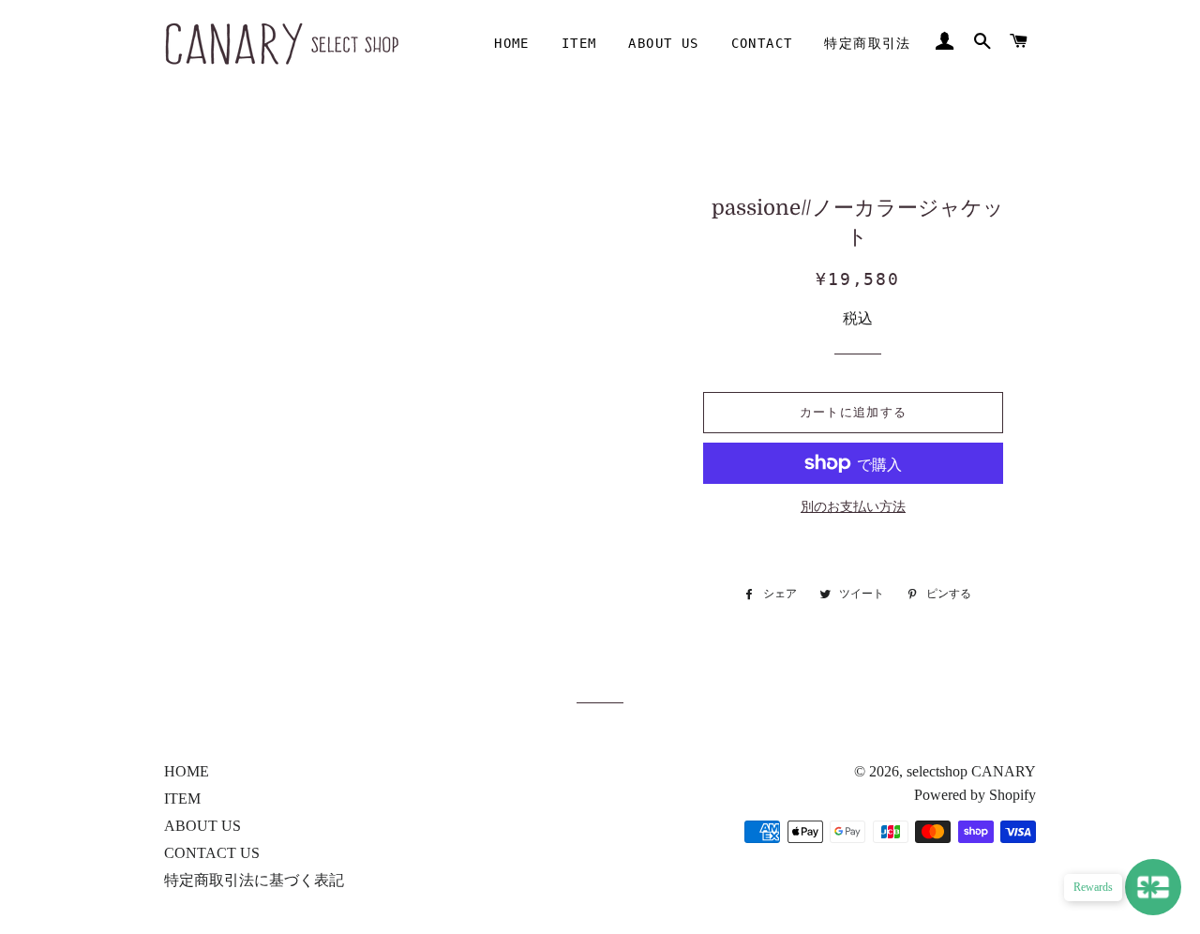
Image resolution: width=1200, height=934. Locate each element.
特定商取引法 (867, 43)
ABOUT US (663, 43)
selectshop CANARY (971, 771)
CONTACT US (212, 853)
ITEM (579, 43)
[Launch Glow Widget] (1153, 887)
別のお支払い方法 (853, 507)
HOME (512, 43)
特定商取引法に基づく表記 (254, 880)
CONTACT (762, 43)
